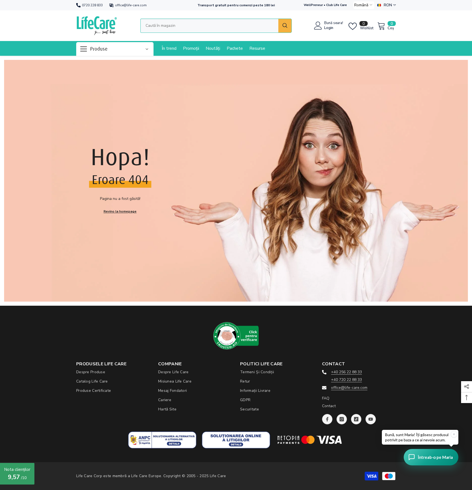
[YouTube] (370, 419)
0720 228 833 (92, 5)
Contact (329, 406)
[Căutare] (216, 26)
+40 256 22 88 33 (346, 372)
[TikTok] (356, 419)
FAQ (325, 398)
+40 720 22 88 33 (346, 379)
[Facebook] (327, 419)
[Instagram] (342, 419)
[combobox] (209, 26)
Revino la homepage (120, 211)
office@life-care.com (131, 5)
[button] (363, 5)
